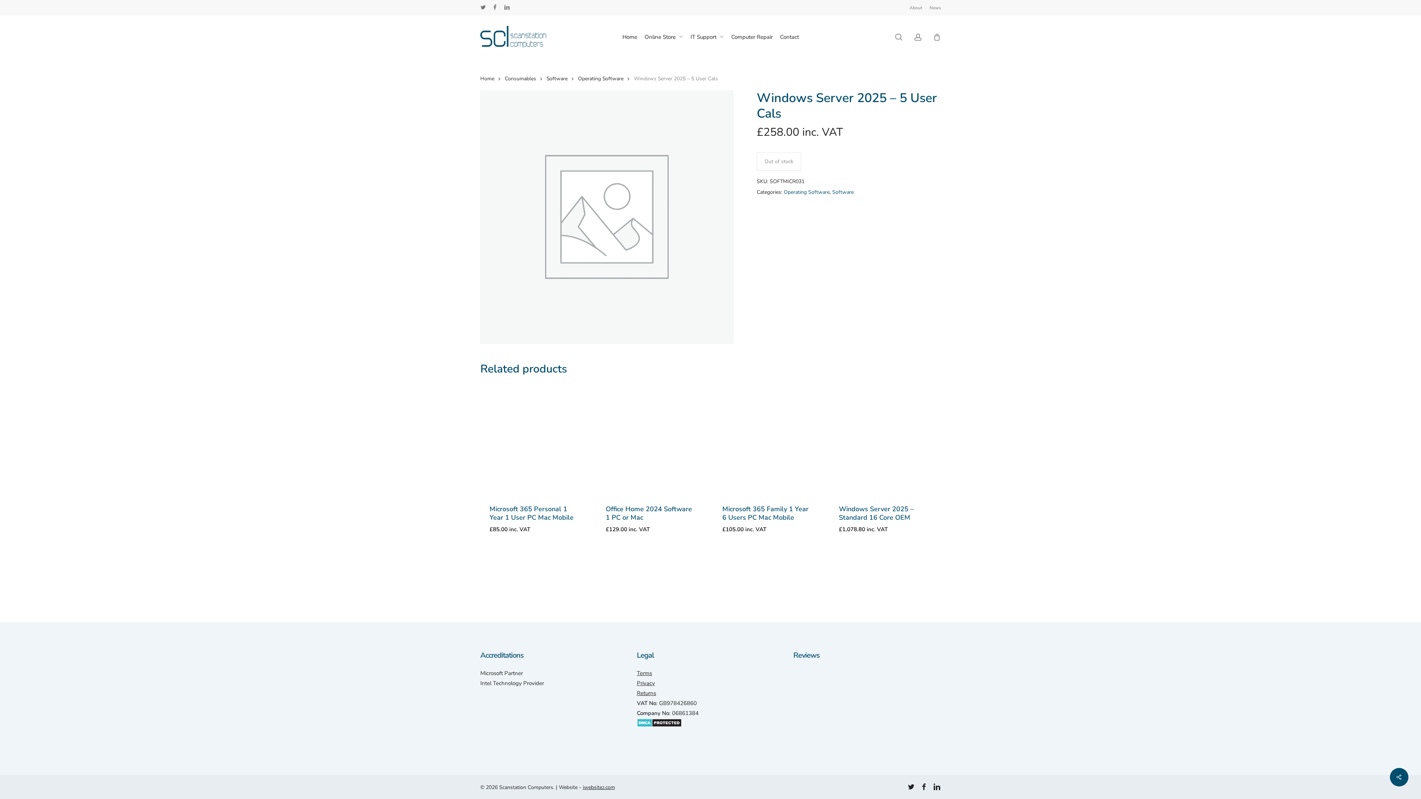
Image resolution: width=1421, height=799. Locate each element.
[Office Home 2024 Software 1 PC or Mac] (652, 439)
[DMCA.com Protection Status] (659, 731)
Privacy (646, 683)
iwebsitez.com (599, 787)
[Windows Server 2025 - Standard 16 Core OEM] (885, 439)
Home (487, 78)
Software (557, 78)
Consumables (520, 78)
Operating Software (601, 78)
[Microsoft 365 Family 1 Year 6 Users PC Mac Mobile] (768, 439)
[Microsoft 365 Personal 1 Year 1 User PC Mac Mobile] (535, 439)
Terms (644, 673)
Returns (646, 693)
